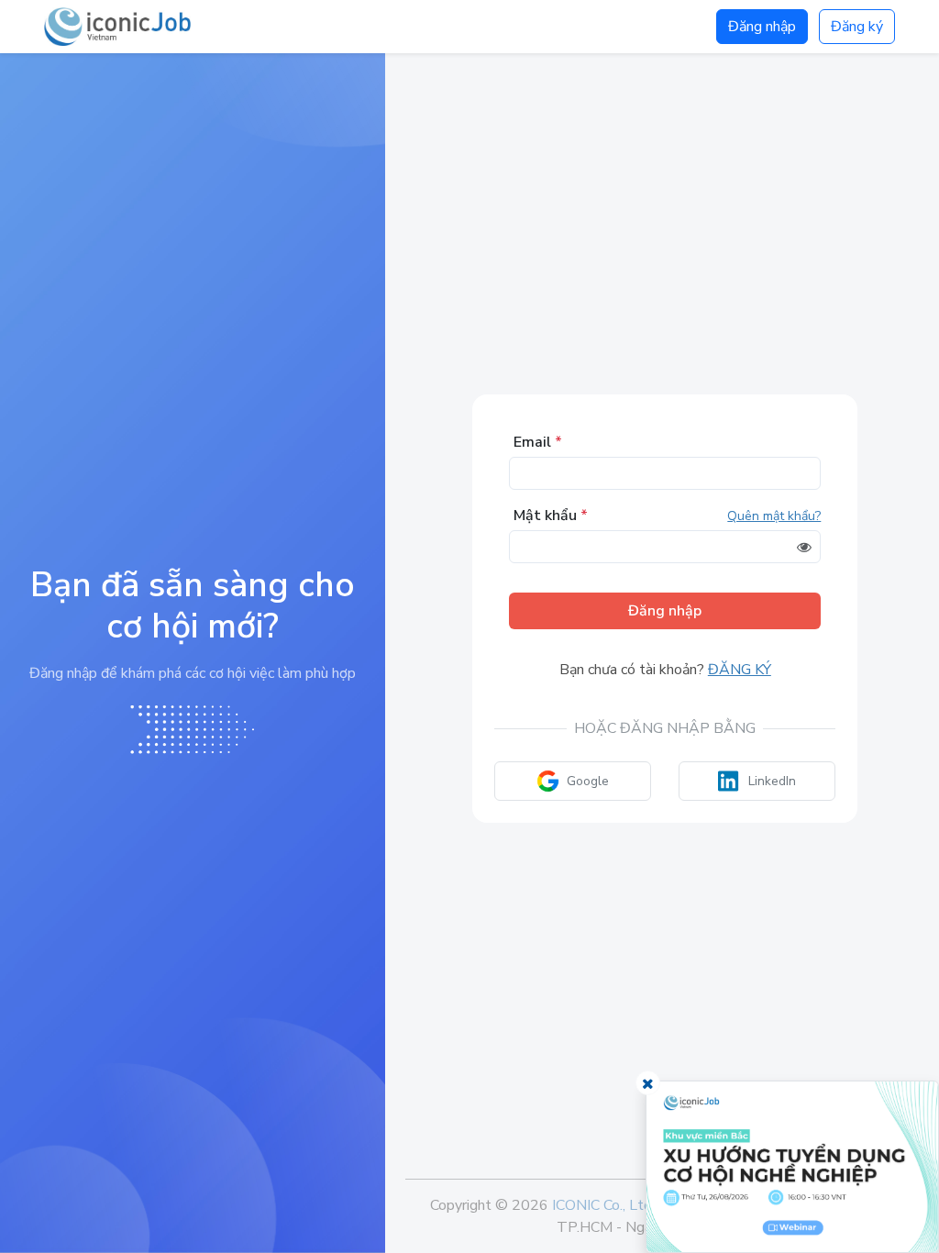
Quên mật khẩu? (774, 516)
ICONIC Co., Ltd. (603, 1205)
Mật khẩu (551, 515)
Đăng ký (857, 27)
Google (588, 781)
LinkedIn (772, 781)
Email (538, 442)
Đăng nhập (762, 27)
